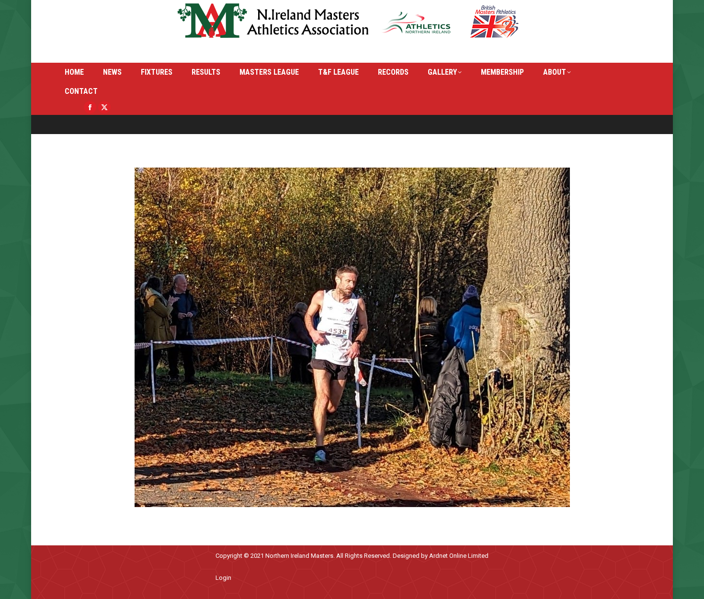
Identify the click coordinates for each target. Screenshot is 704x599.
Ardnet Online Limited (458, 555)
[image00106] (352, 337)
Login (223, 577)
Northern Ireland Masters (299, 555)
